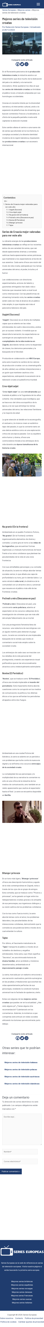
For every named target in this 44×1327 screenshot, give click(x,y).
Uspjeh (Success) (15, 210)
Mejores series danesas (22, 1292)
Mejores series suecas (22, 1299)
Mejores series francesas (22, 1295)
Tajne (11, 225)
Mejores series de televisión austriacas (22, 1076)
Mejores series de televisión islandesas (22, 1084)
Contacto (19, 1318)
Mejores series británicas (22, 1281)
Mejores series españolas (22, 1285)
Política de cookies (8, 1322)
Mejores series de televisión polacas (21, 1069)
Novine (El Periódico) (17, 220)
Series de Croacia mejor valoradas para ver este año (21, 205)
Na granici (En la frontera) (18, 215)
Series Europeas (9, 10)
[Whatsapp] (26, 64)
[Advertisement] (22, 172)
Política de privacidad (34, 1318)
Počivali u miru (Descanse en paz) (21, 217)
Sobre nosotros (6, 1318)
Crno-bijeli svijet (15, 212)
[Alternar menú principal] (38, 4)
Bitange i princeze (15, 223)
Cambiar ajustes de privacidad (31, 1322)
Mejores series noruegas (22, 1288)
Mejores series (24, 10)
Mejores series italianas (22, 1303)
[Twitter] (22, 64)
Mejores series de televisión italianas (21, 1062)
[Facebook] (18, 64)
